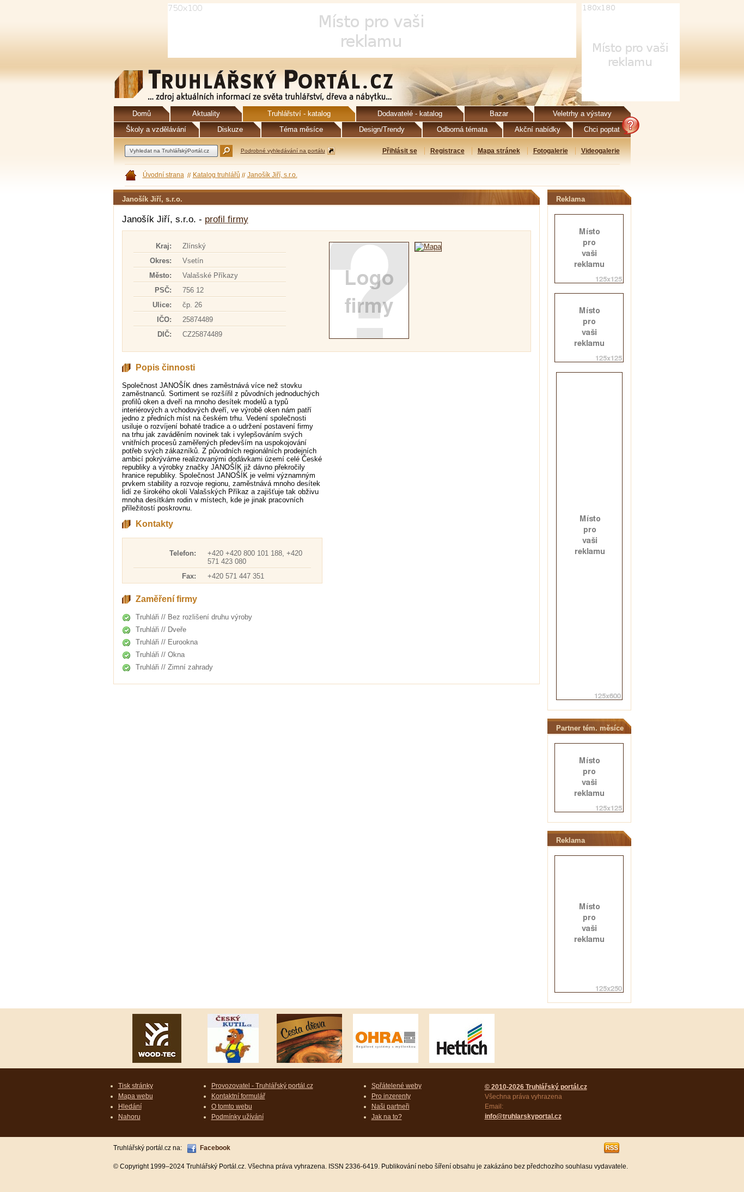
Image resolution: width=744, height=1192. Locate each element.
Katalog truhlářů (216, 175)
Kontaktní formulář (238, 1096)
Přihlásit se (399, 151)
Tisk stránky (135, 1086)
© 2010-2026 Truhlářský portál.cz (536, 1087)
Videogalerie (600, 151)
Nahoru (129, 1117)
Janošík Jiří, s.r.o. (272, 175)
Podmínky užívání (237, 1117)
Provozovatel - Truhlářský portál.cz (262, 1086)
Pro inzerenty (391, 1096)
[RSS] (612, 1147)
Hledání (130, 1106)
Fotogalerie (550, 151)
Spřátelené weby (396, 1086)
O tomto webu (231, 1106)
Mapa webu (135, 1096)
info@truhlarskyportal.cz (523, 1116)
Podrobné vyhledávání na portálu (283, 151)
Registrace (447, 151)
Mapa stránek (499, 151)
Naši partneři (390, 1106)
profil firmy (226, 219)
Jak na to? (386, 1117)
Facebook (215, 1148)
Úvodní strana (163, 175)
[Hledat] (226, 151)
